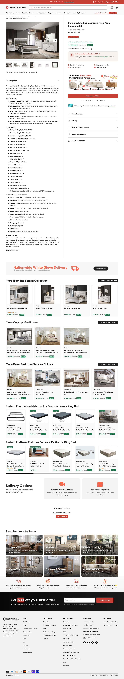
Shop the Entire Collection (108, 281)
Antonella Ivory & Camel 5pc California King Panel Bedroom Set (75, 351)
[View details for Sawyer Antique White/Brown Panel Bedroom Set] (104, 378)
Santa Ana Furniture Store (110, 622)
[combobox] (68, 7)
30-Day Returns (99, 100)
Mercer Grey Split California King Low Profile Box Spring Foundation (85, 430)
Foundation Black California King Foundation (62, 429)
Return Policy (67, 638)
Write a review (62, 516)
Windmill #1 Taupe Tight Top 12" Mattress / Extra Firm (107, 466)
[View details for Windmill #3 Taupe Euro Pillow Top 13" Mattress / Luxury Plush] (62, 452)
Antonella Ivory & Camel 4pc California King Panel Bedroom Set (47, 351)
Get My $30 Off (104, 600)
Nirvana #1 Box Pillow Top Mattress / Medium (84, 465)
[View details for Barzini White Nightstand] (47, 294)
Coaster (82, 29)
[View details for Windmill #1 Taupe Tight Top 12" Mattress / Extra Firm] (108, 452)
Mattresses (26, 635)
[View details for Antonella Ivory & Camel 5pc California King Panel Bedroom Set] (76, 336)
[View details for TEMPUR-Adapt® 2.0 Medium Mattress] (38, 452)
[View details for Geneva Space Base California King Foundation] (108, 416)
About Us (45, 622)
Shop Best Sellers (69, 1)
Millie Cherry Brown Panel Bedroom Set (76, 393)
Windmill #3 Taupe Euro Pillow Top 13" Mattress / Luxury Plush (61, 466)
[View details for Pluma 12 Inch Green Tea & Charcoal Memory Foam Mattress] (15, 452)
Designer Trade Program (50, 632)
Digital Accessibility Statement (72, 659)
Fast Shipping (86, 100)
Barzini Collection (73, 29)
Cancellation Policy (68, 642)
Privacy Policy (93, 675)
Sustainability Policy (68, 649)
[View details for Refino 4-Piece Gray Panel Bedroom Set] (47, 378)
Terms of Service (104, 675)
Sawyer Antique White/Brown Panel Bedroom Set (103, 393)
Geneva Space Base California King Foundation (108, 429)
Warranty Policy (67, 645)
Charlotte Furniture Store (110, 625)
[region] (19, 294)
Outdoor (25, 645)
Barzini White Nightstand (44, 308)
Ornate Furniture (14, 675)
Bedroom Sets (31, 17)
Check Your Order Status (70, 625)
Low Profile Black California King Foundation (39, 429)
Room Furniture (27, 632)
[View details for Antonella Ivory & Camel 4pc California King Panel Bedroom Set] (47, 336)
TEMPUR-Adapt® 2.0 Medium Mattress (37, 465)
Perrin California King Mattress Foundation (14, 429)
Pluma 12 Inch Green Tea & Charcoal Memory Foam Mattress (16, 466)
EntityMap (66, 665)
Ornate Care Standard (49, 635)
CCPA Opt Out (114, 675)
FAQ (64, 632)
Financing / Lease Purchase (71, 652)
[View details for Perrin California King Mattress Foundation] (15, 416)
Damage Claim (67, 628)
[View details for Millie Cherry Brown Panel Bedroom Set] (76, 378)
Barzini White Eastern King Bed (17, 308)
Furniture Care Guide (69, 655)
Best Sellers (26, 622)
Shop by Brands (27, 652)
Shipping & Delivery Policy (70, 635)
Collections (26, 649)
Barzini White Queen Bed (72, 308)
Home (7, 17)
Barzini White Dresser (100, 308)
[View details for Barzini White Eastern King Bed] (19, 294)
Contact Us (66, 622)
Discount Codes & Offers (30, 628)
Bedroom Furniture (21, 17)
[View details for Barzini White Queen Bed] (76, 294)
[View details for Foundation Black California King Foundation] (62, 416)
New (24, 625)
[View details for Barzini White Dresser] (104, 294)
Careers (45, 638)
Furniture (13, 17)
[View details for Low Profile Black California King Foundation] (38, 416)
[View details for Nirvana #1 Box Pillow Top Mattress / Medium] (85, 452)
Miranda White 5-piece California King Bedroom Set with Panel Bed (18, 351)
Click (84, 638)
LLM (64, 662)
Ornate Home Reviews (49, 625)
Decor (25, 642)
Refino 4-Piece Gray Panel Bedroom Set (44, 393)
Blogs (44, 628)
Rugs (24, 638)
